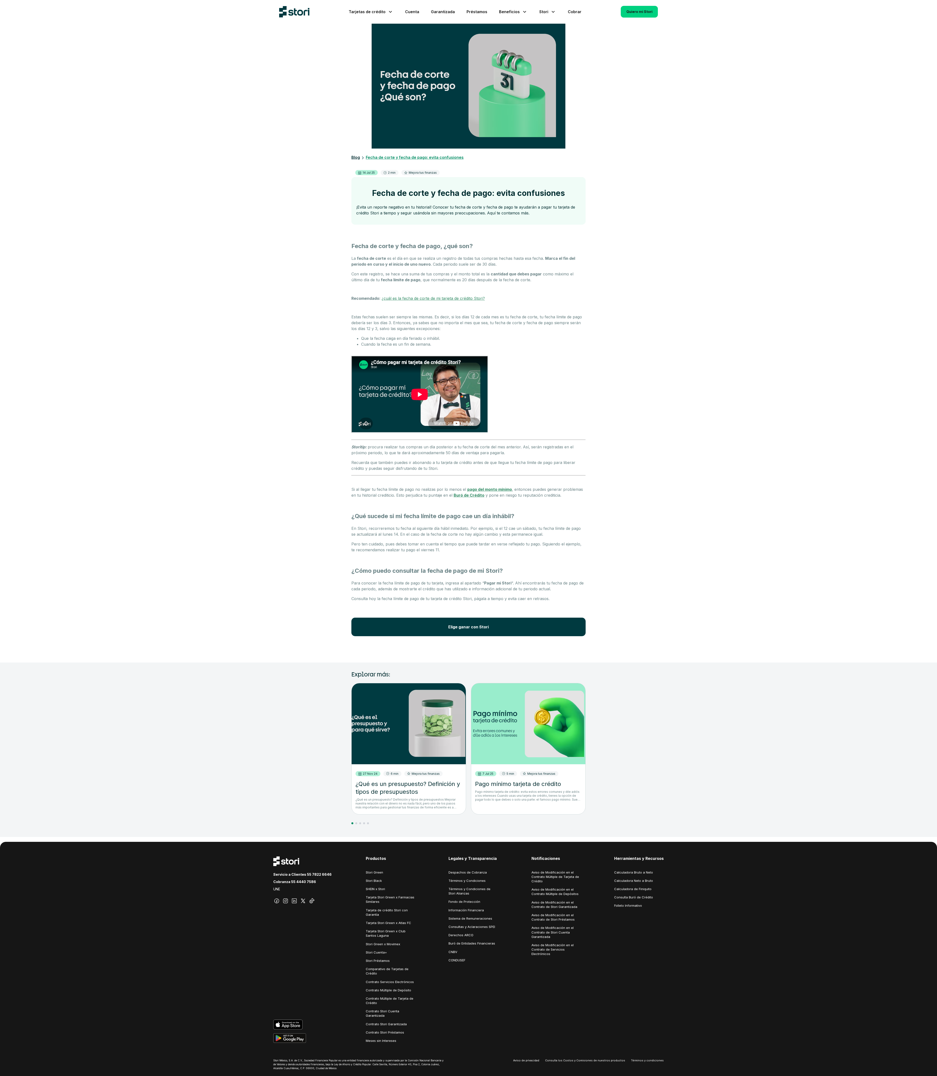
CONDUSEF (456, 960)
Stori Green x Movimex (383, 944)
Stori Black (374, 881)
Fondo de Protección (464, 902)
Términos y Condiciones (467, 881)
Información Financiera (466, 910)
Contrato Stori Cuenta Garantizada (382, 1013)
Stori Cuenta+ (376, 952)
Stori (543, 11)
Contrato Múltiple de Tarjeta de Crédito (389, 1000)
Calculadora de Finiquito (633, 889)
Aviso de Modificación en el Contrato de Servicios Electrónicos (552, 949)
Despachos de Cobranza (467, 872)
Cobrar (574, 11)
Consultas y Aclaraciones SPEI (471, 927)
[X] (303, 900)
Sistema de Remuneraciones (470, 918)
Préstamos (477, 11)
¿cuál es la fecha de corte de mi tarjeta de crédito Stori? (433, 298)
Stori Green (374, 872)
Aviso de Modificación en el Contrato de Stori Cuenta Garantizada (552, 932)
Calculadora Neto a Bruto (633, 881)
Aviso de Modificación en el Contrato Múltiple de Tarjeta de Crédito (555, 876)
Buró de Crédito (469, 495)
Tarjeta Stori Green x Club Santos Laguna (386, 933)
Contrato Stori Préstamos (385, 1032)
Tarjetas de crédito (367, 11)
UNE (276, 889)
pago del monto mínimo (489, 489)
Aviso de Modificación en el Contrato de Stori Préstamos (553, 917)
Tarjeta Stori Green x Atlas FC (388, 923)
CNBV (452, 952)
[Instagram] (285, 900)
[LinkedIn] (294, 900)
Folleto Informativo (628, 905)
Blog (355, 157)
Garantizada (443, 11)
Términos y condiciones (647, 1060)
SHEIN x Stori (375, 889)
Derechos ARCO (460, 935)
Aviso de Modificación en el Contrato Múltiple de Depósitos (555, 891)
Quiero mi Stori (639, 12)
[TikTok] (311, 900)
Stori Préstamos (378, 961)
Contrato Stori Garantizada (386, 1024)
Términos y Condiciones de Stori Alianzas (469, 891)
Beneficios (509, 11)
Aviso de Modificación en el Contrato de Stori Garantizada (554, 904)
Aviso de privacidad (526, 1060)
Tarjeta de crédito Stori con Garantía (387, 912)
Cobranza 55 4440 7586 (294, 882)
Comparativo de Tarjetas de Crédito (387, 971)
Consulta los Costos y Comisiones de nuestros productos (585, 1060)
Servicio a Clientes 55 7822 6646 (302, 874)
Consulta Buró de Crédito (633, 897)
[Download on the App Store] (302, 1024)
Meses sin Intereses (381, 1041)
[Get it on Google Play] (302, 1038)
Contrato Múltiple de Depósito (388, 990)
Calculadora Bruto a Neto (633, 872)
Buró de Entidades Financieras (471, 943)
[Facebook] (276, 900)
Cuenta (412, 11)
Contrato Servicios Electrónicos (390, 982)
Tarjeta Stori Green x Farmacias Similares (390, 899)
